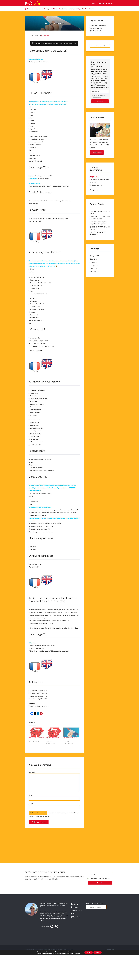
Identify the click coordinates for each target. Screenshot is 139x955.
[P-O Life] (32, 3)
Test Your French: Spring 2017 (36, 737)
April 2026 (94, 268)
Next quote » (93, 190)
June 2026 (94, 262)
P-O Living (45, 9)
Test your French (54, 23)
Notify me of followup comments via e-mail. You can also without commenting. (54, 814)
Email (31, 804)
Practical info (63, 9)
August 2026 (95, 256)
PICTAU (70, 950)
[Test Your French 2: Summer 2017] (71, 732)
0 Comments (45, 35)
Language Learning (74, 9)
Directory (30, 9)
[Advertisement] (54, 843)
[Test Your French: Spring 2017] (36, 732)
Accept (88, 952)
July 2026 (94, 259)
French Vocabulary (97, 28)
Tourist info (54, 9)
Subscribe (100, 101)
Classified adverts (87, 9)
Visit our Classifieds (97, 152)
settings (78, 953)
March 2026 (95, 272)
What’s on (37, 9)
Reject (97, 952)
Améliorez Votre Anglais (98, 25)
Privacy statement (97, 97)
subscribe (34, 816)
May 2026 (94, 265)
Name (31, 795)
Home (94, 3)
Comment (32, 772)
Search (110, 3)
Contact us (101, 3)
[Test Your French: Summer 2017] (54, 732)
